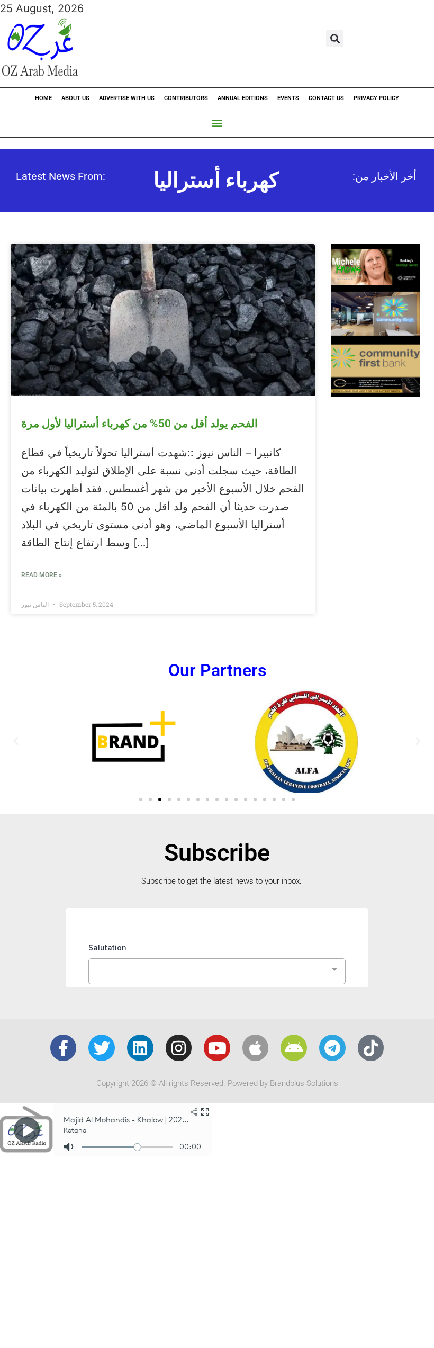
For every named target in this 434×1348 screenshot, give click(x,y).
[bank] (375, 393)
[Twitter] (101, 1048)
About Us (75, 98)
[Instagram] (179, 1048)
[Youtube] (217, 1048)
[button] (334, 38)
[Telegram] (332, 1048)
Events (288, 98)
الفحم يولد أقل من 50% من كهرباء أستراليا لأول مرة (139, 423)
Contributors (186, 98)
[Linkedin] (140, 1048)
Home (43, 98)
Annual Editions (243, 98)
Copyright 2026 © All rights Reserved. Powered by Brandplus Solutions (217, 1083)
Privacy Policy (376, 98)
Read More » (41, 575)
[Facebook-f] (63, 1048)
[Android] (294, 1048)
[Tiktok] (371, 1048)
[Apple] (255, 1048)
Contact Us (326, 98)
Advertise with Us (127, 98)
